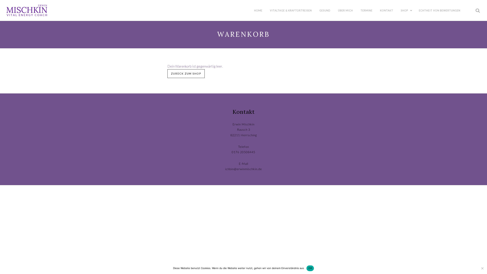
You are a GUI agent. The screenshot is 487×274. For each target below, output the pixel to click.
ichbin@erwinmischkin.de (243, 169)
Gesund (324, 10)
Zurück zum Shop (186, 73)
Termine (366, 10)
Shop (404, 10)
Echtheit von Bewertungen (439, 10)
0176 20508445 (243, 152)
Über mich (345, 10)
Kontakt (386, 10)
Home (258, 10)
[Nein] (482, 268)
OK (310, 268)
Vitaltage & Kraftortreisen (291, 10)
